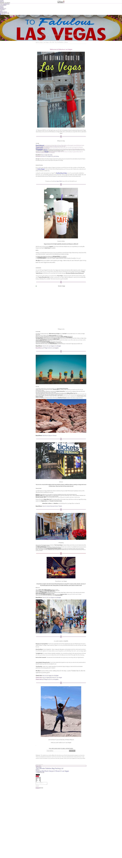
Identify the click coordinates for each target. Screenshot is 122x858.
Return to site (40, 772)
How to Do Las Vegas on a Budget (51, 346)
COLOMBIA (3, 5)
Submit (37, 787)
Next (37, 769)
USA (1, 11)
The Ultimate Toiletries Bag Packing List (49, 768)
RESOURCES (3, 12)
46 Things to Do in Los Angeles (50, 348)
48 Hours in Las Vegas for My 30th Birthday (50, 156)
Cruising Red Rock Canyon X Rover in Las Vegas (52, 771)
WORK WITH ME (4, 13)
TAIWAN (2, 9)
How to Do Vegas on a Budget (50, 675)
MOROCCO (3, 8)
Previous (39, 767)
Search (3, 14)
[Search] (79, 2)
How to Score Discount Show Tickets (52, 506)
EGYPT (2, 6)
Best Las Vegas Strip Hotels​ (47, 154)
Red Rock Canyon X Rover (49, 435)
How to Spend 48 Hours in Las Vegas (52, 677)
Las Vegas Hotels (58, 181)
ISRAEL (2, 7)
